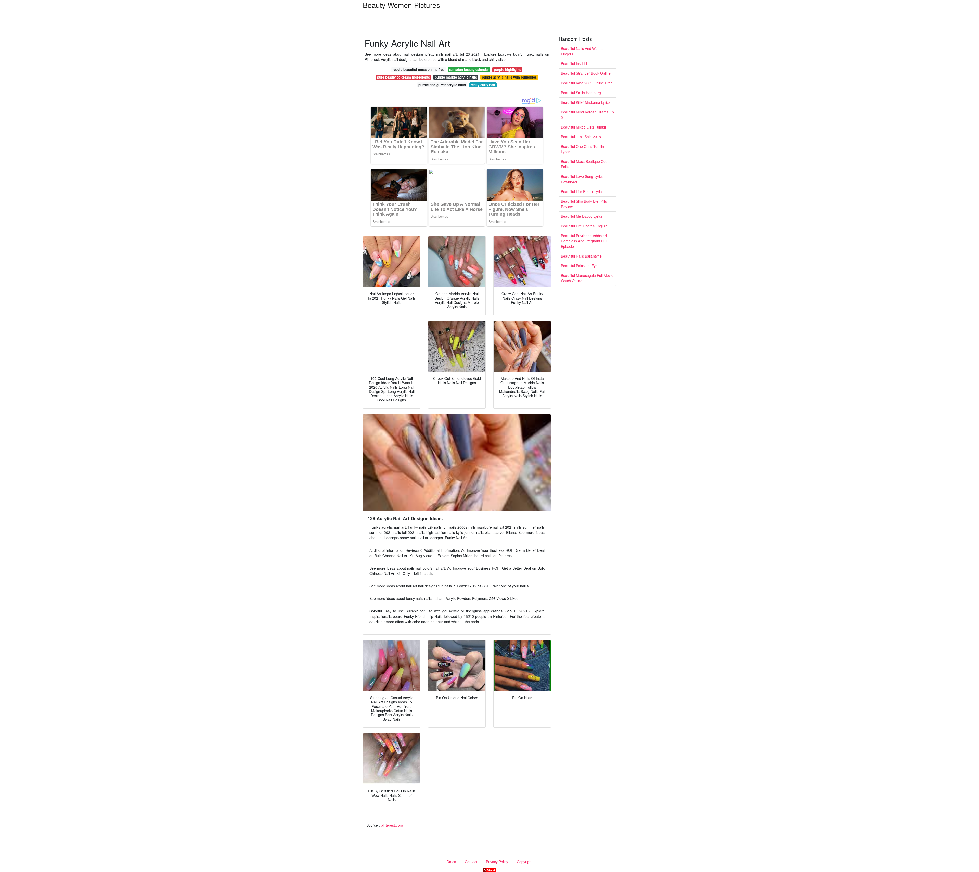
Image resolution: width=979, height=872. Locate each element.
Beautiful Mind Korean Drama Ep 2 (587, 114)
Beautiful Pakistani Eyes (580, 265)
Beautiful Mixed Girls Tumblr (583, 127)
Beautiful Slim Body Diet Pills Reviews (584, 204)
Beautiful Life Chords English (584, 225)
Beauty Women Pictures (401, 5)
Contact (471, 861)
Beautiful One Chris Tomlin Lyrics (582, 149)
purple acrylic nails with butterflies (509, 77)
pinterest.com (392, 825)
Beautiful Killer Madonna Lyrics (585, 102)
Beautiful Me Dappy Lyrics (582, 216)
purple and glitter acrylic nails (442, 84)
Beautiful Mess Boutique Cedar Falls (586, 164)
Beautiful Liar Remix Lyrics (582, 191)
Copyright (524, 861)
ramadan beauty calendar (469, 69)
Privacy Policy (497, 861)
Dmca (451, 861)
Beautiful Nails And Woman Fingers (583, 51)
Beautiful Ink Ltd (574, 63)
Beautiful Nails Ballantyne (581, 256)
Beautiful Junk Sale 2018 (581, 136)
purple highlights (507, 69)
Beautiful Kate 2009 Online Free (587, 82)
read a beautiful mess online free (418, 69)
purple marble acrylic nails (456, 77)
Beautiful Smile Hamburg (581, 92)
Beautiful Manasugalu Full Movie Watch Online (587, 278)
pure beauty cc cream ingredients (403, 77)
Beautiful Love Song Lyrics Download (582, 179)
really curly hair (483, 84)
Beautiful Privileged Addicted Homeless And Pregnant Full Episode (584, 241)
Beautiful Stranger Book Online (586, 73)
